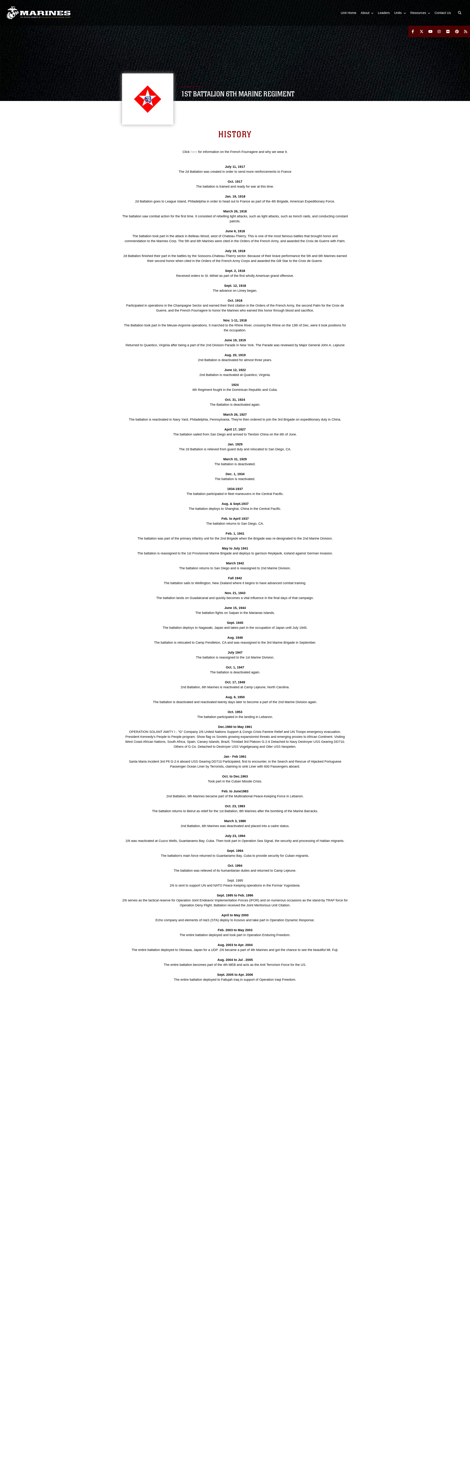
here (194, 152)
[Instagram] (439, 31)
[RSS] (465, 31)
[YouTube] (430, 31)
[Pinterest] (456, 31)
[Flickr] (448, 31)
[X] (421, 31)
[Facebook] (412, 31)
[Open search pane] (460, 13)
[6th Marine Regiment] (38, 12)
